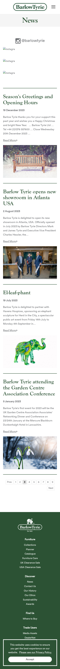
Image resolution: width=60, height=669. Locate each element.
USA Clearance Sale (30, 567)
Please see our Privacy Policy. (35, 652)
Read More (9, 140)
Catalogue (30, 554)
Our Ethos (30, 595)
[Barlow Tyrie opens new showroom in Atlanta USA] (30, 262)
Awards (30, 604)
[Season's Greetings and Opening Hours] (30, 161)
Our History (30, 591)
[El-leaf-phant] (30, 351)
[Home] (30, 7)
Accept (30, 659)
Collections (30, 545)
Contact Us (30, 586)
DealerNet (30, 638)
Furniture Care (30, 558)
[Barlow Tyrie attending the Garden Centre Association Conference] (30, 452)
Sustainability (30, 600)
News (30, 582)
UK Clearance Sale (30, 563)
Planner (30, 549)
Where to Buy (30, 619)
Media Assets (30, 633)
